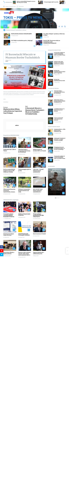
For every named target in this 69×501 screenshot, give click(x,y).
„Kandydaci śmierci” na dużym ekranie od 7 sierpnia (59, 110)
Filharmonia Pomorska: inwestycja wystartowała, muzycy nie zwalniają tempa (9, 191)
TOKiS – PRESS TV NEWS (22, 17)
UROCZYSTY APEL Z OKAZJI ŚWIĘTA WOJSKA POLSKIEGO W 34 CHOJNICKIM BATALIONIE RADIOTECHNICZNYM (59, 102)
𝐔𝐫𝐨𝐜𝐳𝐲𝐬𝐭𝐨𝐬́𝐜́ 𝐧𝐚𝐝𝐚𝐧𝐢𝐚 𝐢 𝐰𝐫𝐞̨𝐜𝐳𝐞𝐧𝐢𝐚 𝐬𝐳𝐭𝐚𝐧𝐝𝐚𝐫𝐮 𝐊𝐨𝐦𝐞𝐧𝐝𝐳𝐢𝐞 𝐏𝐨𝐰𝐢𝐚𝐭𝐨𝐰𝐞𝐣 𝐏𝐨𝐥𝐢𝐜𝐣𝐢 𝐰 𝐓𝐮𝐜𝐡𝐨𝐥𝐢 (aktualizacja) (8, 216)
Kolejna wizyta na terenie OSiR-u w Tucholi (39, 150)
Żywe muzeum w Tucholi (39, 233)
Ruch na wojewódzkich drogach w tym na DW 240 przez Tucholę (9, 171)
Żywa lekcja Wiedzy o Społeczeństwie (8, 253)
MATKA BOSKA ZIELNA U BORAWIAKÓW (21, 33)
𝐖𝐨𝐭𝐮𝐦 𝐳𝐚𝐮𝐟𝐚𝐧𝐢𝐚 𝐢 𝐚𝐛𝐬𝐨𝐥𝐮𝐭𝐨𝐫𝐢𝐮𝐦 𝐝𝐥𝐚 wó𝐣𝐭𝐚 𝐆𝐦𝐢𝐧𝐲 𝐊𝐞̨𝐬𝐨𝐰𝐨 (38, 215)
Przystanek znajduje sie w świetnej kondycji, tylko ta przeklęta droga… (60, 54)
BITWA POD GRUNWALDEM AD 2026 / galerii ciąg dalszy (59, 71)
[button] (50, 184)
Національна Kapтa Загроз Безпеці (8, 234)
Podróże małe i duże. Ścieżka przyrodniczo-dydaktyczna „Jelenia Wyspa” (59, 63)
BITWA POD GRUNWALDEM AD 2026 (59, 80)
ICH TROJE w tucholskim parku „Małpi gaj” (22, 40)
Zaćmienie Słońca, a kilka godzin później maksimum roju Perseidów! (59, 131)
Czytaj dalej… (60, 189)
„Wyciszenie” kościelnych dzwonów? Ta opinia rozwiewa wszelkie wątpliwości (59, 140)
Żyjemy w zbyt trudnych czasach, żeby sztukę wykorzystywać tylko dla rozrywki (24, 254)
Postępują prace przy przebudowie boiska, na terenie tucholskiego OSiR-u (59, 149)
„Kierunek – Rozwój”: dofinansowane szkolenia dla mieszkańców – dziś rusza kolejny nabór (56, 2)
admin (6, 61)
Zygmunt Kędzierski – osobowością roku (38, 253)
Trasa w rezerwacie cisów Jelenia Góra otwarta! (58, 119)
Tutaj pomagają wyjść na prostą (33, 2)
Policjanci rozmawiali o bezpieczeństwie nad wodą (24, 190)
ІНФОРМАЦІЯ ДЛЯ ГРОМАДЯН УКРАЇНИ (24, 234)
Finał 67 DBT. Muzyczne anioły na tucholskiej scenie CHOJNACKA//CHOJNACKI (51, 42)
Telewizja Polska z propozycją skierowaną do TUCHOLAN (24, 151)
